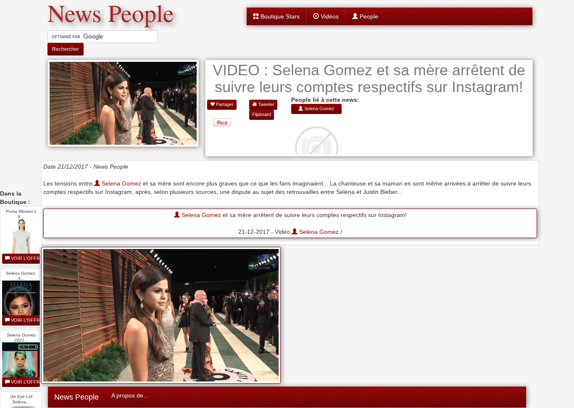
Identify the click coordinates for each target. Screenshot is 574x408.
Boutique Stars (279, 16)
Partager (224, 104)
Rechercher (65, 49)
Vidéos (329, 16)
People (368, 16)
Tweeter (265, 104)
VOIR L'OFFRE (25, 258)
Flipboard (261, 114)
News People (76, 397)
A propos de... (129, 395)
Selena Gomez (120, 183)
